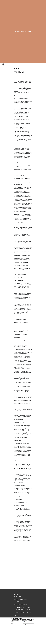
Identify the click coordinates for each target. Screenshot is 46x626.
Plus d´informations (30, 620)
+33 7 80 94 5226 (17, 596)
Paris (18, 601)
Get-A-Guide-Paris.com (24, 76)
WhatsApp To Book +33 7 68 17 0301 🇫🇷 (23, 31)
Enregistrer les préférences (28, 624)
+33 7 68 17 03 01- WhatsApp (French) (23, 612)
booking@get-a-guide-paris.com (20, 604)
